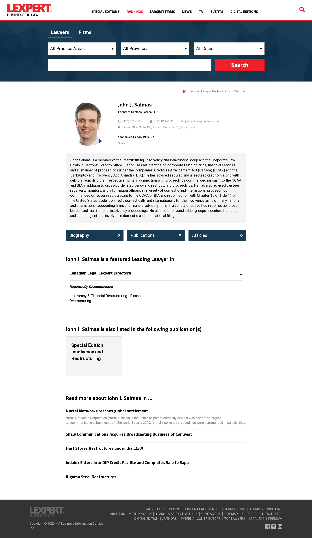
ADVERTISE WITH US (183, 514)
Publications (143, 235)
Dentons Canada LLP (144, 112)
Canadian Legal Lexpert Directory (100, 273)
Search (239, 64)
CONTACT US (211, 514)
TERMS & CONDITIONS (266, 509)
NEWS (187, 11)
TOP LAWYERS (234, 518)
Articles (199, 235)
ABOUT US (117, 514)
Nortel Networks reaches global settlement (107, 411)
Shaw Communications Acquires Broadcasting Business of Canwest (129, 434)
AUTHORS (169, 518)
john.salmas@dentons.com (202, 121)
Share (121, 143)
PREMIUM (275, 518)
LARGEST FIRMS (162, 11)
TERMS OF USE (235, 509)
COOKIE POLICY (168, 509)
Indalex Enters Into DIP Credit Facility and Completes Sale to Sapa (127, 462)
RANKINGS (135, 11)
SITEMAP (231, 514)
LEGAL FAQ (257, 518)
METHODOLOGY (140, 514)
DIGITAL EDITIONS (244, 11)
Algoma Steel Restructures (91, 477)
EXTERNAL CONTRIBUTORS (200, 518)
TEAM (159, 514)
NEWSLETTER (272, 514)
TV (201, 11)
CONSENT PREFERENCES (202, 509)
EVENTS (217, 11)
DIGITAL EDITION (146, 518)
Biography (79, 235)
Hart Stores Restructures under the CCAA (104, 448)
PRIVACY (146, 509)
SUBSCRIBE (250, 514)
